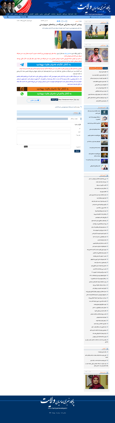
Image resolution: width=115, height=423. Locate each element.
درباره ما (14, 1)
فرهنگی (21, 14)
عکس (12, 14)
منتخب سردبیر (99, 68)
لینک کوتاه (76, 100)
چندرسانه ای (92, 68)
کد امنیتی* (78, 146)
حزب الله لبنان (58, 107)
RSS (50, 412)
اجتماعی (26, 14)
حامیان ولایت (67, 54)
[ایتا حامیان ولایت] (49, 89)
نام (79, 128)
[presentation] (86, 22)
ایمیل (79, 131)
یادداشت (53, 14)
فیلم (8, 14)
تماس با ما (10, 1)
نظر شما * (78, 135)
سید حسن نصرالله (71, 107)
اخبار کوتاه (70, 14)
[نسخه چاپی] (59, 21)
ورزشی (16, 14)
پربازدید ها (105, 68)
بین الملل (65, 14)
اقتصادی (31, 14)
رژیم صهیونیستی (64, 107)
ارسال (77, 151)
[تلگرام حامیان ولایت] (49, 65)
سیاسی (41, 14)
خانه (76, 14)
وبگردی (36, 14)
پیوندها (7, 1)
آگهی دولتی (47, 14)
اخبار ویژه (59, 14)
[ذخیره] (57, 21)
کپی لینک (54, 99)
